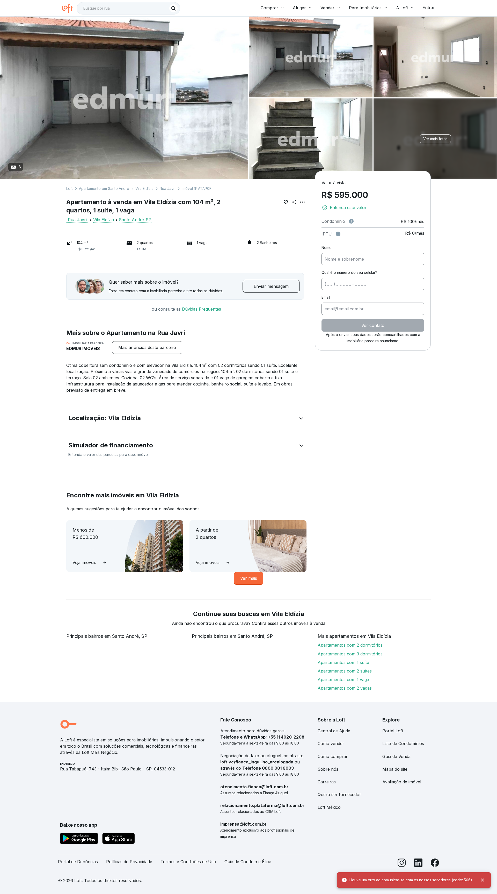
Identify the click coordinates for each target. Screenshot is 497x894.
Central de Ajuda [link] (334, 730)
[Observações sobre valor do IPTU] (338, 234)
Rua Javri (168, 188)
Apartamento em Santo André (104, 188)
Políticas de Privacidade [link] (129, 861)
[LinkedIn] (418, 864)
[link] (147, 347)
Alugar (299, 7)
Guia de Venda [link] (396, 756)
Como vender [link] (331, 743)
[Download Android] (79, 839)
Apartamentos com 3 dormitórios (350, 653)
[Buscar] (173, 8)
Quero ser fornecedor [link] (339, 794)
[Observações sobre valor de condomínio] (351, 221)
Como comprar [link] (333, 756)
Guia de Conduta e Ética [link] (247, 861)
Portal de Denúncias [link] (78, 861)
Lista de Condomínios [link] (403, 743)
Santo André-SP (135, 219)
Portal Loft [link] (392, 730)
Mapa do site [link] (394, 769)
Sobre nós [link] (328, 769)
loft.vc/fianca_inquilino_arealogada (256, 761)
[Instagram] (402, 864)
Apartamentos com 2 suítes (345, 671)
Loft (69, 188)
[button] (186, 419)
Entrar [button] (428, 7)
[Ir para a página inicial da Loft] (69, 8)
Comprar (269, 7)
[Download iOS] (118, 839)
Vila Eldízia (144, 188)
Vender (327, 7)
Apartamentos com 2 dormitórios (350, 645)
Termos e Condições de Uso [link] (188, 861)
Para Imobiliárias (365, 7)
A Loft (402, 7)
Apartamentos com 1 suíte (343, 662)
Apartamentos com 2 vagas (345, 688)
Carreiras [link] (327, 781)
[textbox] (128, 8)
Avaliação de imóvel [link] (401, 781)
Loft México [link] (329, 807)
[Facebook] (435, 864)
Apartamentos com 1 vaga (343, 679)
